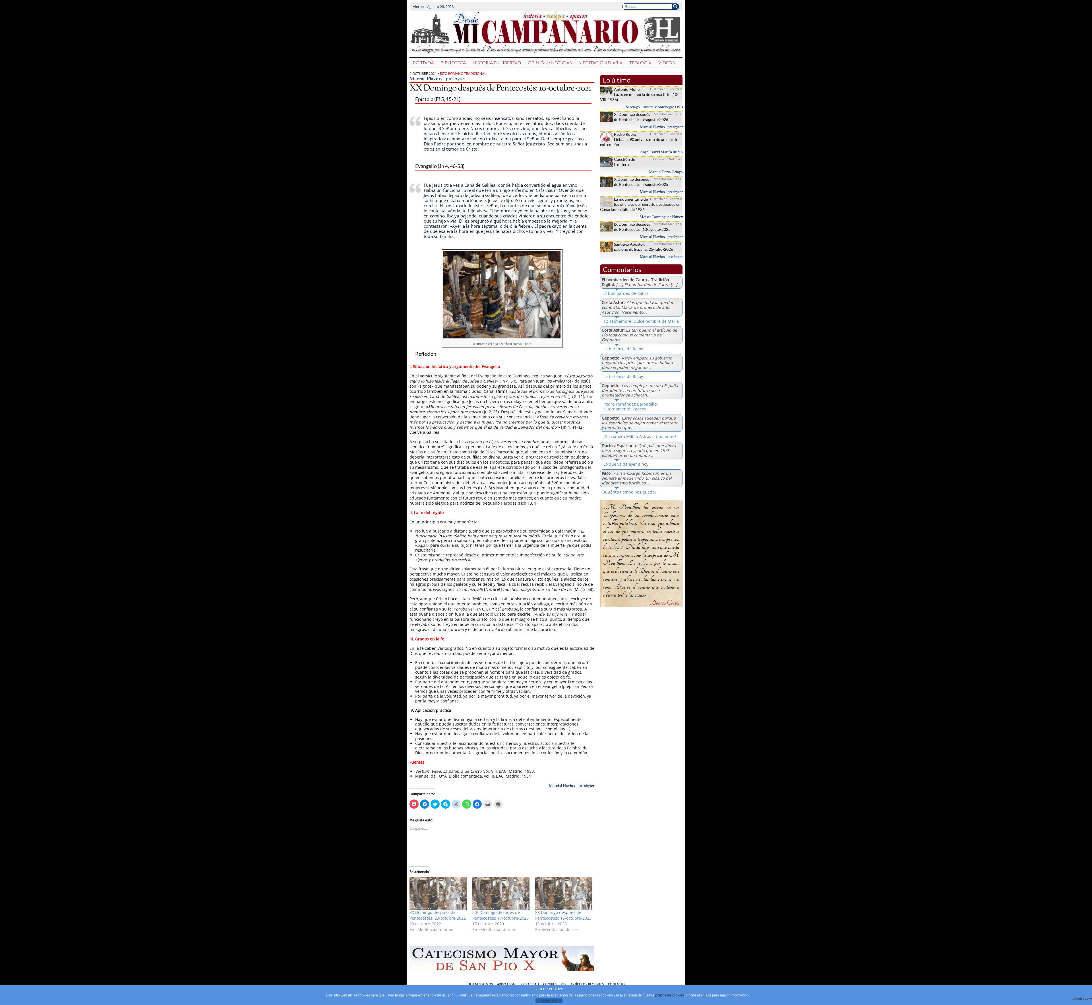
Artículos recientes (587, 984)
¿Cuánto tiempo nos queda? (629, 492)
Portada (423, 62)
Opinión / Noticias (550, 62)
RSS (563, 984)
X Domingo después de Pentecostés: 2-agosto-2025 (641, 182)
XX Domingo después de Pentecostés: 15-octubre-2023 (563, 915)
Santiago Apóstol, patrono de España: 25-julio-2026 (643, 247)
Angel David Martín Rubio (661, 151)
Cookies (550, 984)
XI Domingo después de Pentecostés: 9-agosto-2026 (641, 117)
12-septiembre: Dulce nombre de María (641, 321)
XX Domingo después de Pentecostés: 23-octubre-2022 (438, 915)
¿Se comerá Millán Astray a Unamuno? (639, 436)
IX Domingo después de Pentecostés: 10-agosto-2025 (642, 227)
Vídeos (666, 62)
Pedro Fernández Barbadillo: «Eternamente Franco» (630, 406)
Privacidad (530, 984)
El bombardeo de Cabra (626, 293)
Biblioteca (453, 62)
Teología (640, 62)
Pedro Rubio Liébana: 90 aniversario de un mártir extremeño (639, 139)
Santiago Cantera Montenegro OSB (654, 106)
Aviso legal (506, 984)
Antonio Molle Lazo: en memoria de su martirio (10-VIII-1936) (639, 94)
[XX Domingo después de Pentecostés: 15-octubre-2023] (563, 893)
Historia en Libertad (497, 62)
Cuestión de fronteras (624, 162)
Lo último (616, 80)
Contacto (616, 984)
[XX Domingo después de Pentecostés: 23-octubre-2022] (438, 893)
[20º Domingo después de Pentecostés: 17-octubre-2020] (501, 893)
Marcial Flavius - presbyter (437, 78)
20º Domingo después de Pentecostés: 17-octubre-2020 (500, 915)
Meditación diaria (600, 62)
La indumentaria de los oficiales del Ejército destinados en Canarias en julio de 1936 (640, 204)
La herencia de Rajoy (623, 349)
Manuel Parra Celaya (666, 171)
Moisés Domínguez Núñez (661, 216)
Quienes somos (480, 984)
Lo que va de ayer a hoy (625, 464)
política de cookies (669, 995)
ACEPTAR (549, 1001)
